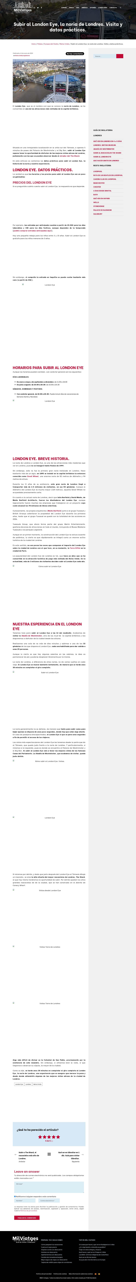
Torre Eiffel (75, 548)
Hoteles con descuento (49, 1252)
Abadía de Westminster (32, 635)
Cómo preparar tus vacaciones (52, 1244)
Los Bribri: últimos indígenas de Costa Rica (93, 1254)
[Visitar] (34, 7)
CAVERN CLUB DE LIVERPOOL (104, 179)
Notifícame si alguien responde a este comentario (36, 1196)
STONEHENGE (98, 206)
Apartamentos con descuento (51, 1254)
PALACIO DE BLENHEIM (102, 210)
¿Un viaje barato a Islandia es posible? (92, 1247)
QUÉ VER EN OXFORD (101, 198)
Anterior (29, 1157)
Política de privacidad (28, 1211)
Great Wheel (33, 476)
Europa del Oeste (51, 44)
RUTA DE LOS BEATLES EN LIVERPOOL (108, 175)
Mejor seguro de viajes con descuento (54, 1260)
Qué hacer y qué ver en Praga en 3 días (92, 1252)
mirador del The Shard (69, 156)
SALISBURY (97, 214)
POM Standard (91, 1278)
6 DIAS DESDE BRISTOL (102, 190)
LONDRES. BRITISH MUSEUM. (104, 145)
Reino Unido (64, 44)
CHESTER (97, 187)
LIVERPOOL (97, 171)
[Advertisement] (49, 129)
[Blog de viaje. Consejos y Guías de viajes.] (23, 7)
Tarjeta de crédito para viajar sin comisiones (56, 1262)
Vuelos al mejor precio (49, 1247)
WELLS (96, 202)
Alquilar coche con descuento (51, 1249)
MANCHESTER (98, 183)
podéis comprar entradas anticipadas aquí (32, 230)
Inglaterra (26, 55)
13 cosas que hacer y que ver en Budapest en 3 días (96, 1244)
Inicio (34, 44)
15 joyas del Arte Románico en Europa (92, 1260)
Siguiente (68, 1157)
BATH (95, 194)
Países (40, 44)
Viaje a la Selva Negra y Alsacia (90, 1249)
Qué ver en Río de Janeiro (87, 1257)
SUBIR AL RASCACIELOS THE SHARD (107, 153)
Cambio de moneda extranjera (52, 1257)
